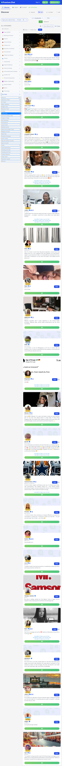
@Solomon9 (26, 287)
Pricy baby (27, 172)
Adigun (26, 721)
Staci (26, 248)
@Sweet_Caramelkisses (29, 483)
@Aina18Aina (27, 346)
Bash (25, 629)
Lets (25, 563)
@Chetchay (26, 83)
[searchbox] (54, 18)
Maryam (26, 413)
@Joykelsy (26, 211)
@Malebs (26, 318)
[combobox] (51, 18)
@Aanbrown (27, 250)
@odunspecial (27, 443)
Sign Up (45, 2)
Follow (40, 29)
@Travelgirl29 (27, 107)
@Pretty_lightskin (28, 55)
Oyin (25, 753)
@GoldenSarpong (28, 173)
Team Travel (27, 105)
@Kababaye (26, 659)
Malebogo (27, 317)
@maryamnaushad (28, 414)
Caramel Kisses (28, 482)
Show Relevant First (48, 26)
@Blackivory (27, 540)
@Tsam (26, 597)
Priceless (27, 512)
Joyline (26, 210)
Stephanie (27, 379)
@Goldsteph (27, 380)
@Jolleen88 (26, 695)
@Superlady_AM (27, 135)
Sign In (38, 2)
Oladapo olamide (29, 596)
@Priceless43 (27, 513)
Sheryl (26, 81)
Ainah (26, 344)
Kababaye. (27, 658)
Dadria (26, 539)
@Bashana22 (27, 630)
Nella (25, 286)
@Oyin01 (26, 754)
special (26, 441)
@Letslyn (26, 564)
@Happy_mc (27, 723)
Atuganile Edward (29, 134)
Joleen (26, 694)
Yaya (25, 54)
